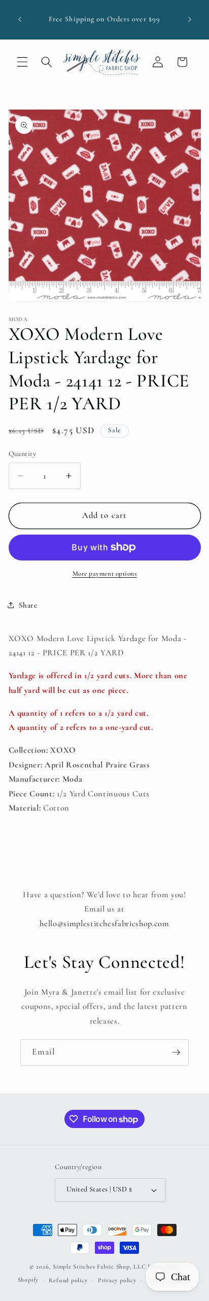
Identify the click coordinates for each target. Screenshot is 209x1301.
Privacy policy (117, 1280)
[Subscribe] (176, 1052)
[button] (22, 62)
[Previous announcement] (20, 20)
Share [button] (28, 605)
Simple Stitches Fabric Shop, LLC (99, 1266)
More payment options (105, 574)
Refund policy (68, 1280)
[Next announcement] (190, 20)
